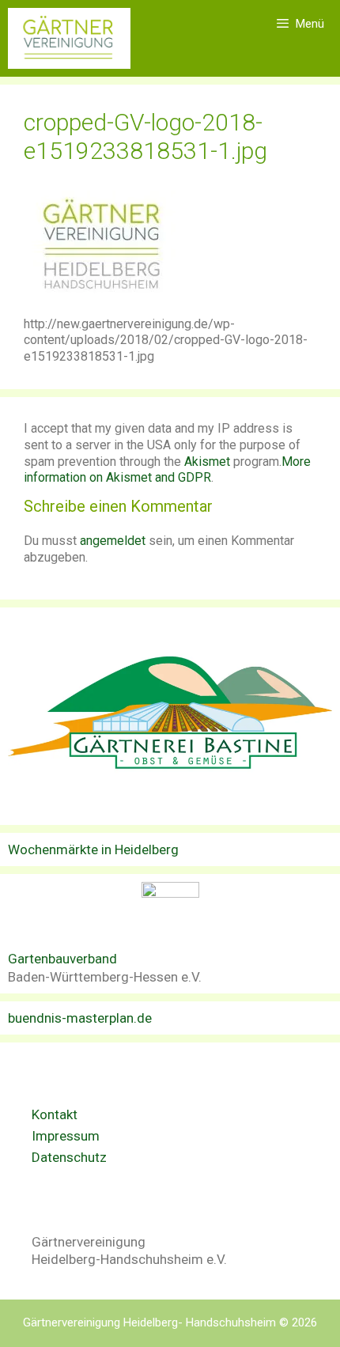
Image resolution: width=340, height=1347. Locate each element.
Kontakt (54, 1114)
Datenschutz (69, 1157)
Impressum (66, 1136)
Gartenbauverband (62, 959)
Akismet (207, 461)
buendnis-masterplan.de (80, 1018)
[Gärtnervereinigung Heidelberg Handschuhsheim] (69, 38)
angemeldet (112, 540)
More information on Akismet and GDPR (167, 470)
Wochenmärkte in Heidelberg (93, 849)
